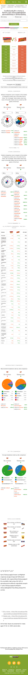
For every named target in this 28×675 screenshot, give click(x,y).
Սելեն (15, 147)
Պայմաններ (10, 671)
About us (4, 669)
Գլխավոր (3, 5)
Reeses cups (21, 107)
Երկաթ (2, 265)
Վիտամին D (15, 223)
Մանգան (3, 309)
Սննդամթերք (11, 5)
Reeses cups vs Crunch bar (14, 540)
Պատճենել (18, 84)
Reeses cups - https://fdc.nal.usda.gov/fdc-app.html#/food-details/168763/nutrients (15, 618)
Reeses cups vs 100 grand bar (14, 545)
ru (14, 666)
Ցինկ (2, 287)
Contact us (11, 669)
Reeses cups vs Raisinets (14, 536)
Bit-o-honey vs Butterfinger (14, 531)
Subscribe (18, 669)
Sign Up (14, 2)
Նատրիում (3, 301)
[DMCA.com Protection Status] (14, 657)
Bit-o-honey (7, 107)
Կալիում (3, 275)
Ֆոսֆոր (3, 253)
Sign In (8, 2)
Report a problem (20, 671)
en (11, 666)
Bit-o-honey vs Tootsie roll (14, 527)
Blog (19, 2)
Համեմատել (10, 6)
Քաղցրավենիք (20, 5)
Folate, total (3, 267)
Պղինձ (2, 248)
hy (16, 666)
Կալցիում (3, 298)
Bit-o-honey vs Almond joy (14, 523)
